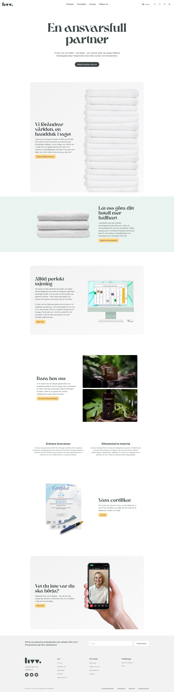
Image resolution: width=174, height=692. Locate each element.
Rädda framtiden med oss (87, 64)
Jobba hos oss (62, 677)
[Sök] (155, 4)
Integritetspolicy (143, 688)
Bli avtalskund (94, 670)
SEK (123, 666)
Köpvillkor (132, 688)
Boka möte (40, 322)
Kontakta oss (61, 666)
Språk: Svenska (127, 663)
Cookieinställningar (107, 688)
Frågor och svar (94, 666)
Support (92, 674)
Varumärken (81, 4)
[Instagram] (31, 675)
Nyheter (60, 674)
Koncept (92, 4)
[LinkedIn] (36, 675)
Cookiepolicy (121, 688)
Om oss (59, 663)
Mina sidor (92, 663)
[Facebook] (27, 675)
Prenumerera (142, 643)
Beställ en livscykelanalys (108, 240)
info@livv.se (29, 669)
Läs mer (103, 515)
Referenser (60, 670)
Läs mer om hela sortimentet (47, 398)
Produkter (70, 4)
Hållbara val (103, 4)
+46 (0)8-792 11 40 (31, 667)
